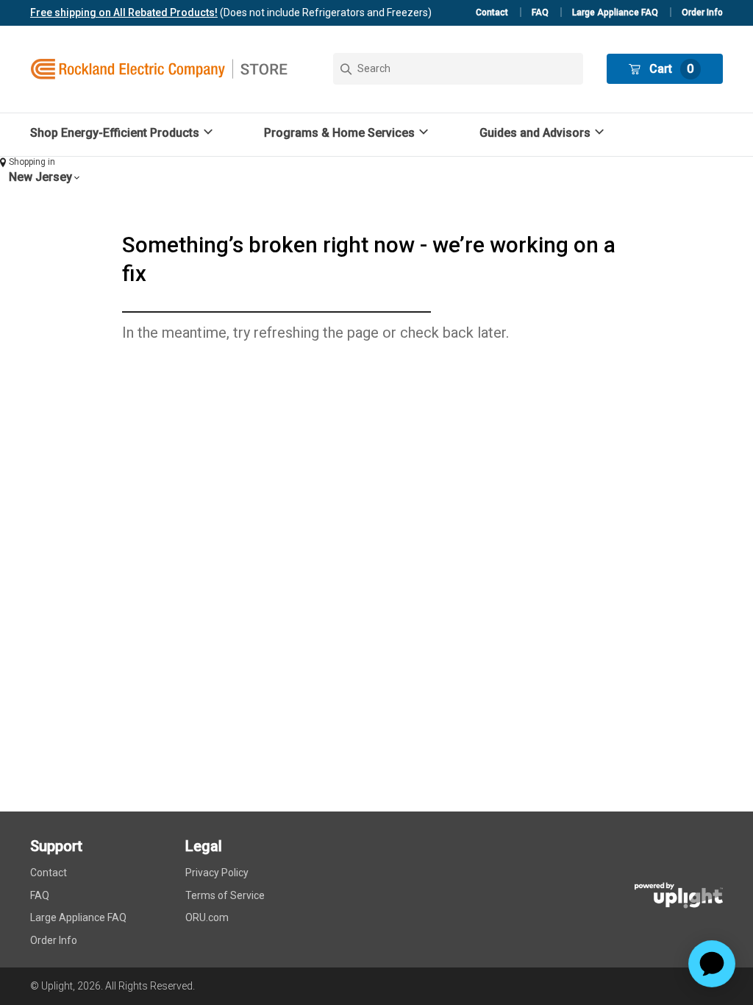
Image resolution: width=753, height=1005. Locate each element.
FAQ (540, 12)
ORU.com (207, 917)
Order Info (702, 12)
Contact (492, 12)
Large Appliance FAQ (615, 12)
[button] (123, 132)
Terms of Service (225, 895)
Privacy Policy (217, 872)
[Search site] (458, 69)
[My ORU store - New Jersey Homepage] (159, 69)
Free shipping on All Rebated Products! (124, 12)
